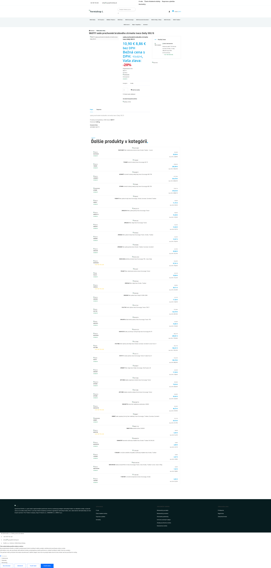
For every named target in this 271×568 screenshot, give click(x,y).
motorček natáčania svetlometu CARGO (135, 404)
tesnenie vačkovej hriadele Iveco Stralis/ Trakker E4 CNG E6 (135, 440)
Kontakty (142, 4)
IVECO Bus (120, 20)
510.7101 (95, 311)
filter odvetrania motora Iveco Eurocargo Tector (135, 271)
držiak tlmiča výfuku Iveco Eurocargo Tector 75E (135, 319)
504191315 (95, 335)
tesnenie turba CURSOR (135, 428)
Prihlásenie (221, 510)
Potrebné (4, 556)
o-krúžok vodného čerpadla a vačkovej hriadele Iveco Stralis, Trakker (135, 452)
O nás (141, 1)
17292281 (95, 456)
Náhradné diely (101, 30)
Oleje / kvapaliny (136, 24)
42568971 (95, 178)
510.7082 (95, 347)
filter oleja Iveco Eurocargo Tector (135, 223)
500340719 (96, 408)
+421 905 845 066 (168, 54)
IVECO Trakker (176, 20)
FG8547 (95, 202)
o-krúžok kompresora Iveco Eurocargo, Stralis (135, 477)
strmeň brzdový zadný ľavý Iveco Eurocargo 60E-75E (135, 174)
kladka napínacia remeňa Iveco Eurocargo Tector (135, 380)
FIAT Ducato (101, 20)
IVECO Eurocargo (129, 20)
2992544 (95, 287)
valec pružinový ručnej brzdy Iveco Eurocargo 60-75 (135, 331)
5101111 (95, 359)
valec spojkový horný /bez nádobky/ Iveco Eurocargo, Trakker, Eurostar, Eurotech (135, 416)
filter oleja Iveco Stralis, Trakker (135, 283)
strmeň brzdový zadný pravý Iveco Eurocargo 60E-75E (135, 186)
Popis (91, 109)
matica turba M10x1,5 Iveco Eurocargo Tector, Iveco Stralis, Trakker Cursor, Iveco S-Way (135, 464)
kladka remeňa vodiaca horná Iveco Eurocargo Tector (135, 392)
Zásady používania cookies (164, 523)
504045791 (96, 444)
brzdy (131, 83)
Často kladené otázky (152, 1)
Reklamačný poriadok (162, 510)
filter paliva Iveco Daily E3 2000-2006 (135, 295)
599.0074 (95, 323)
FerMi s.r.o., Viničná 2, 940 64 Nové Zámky (14, 543)
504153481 (96, 154)
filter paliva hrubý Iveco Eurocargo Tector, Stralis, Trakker (135, 235)
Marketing (4, 562)
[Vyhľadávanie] (181, 9)
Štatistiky (4, 560)
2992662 (95, 238)
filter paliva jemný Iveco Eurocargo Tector (135, 210)
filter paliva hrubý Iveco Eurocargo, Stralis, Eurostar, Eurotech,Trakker (135, 198)
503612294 (96, 263)
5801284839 (169, 43)
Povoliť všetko (47, 566)
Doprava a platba (168, 1)
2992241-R (95, 214)
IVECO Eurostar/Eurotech (142, 20)
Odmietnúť (20, 566)
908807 (95, 420)
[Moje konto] (169, 11)
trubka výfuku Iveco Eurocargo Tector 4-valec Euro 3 (135, 356)
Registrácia (221, 513)
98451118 (95, 432)
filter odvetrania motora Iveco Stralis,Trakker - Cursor (135, 150)
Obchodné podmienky (162, 516)
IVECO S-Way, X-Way (156, 20)
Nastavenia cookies (162, 526)
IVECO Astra (126, 24)
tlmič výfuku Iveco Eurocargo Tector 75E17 (135, 307)
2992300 (95, 299)
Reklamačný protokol (162, 513)
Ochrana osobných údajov (164, 519)
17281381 (95, 480)
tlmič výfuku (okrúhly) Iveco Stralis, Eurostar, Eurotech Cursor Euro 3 (135, 343)
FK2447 (95, 275)
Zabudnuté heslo (222, 516)
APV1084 (95, 384)
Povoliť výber (33, 566)
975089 (95, 190)
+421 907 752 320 (94, 3)
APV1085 (95, 396)
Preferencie (5, 558)
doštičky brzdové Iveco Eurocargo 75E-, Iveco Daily (135, 259)
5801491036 (96, 468)
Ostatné (145, 24)
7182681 (95, 166)
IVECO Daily (92, 20)
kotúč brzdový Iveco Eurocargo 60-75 (135, 162)
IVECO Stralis (167, 20)
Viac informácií (6, 566)
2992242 (95, 226)
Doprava (99, 109)
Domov (92, 30)
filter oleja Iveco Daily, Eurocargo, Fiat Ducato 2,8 (135, 368)
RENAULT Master (111, 20)
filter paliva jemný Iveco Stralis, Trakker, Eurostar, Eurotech (135, 247)
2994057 (95, 372)
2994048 (95, 251)
